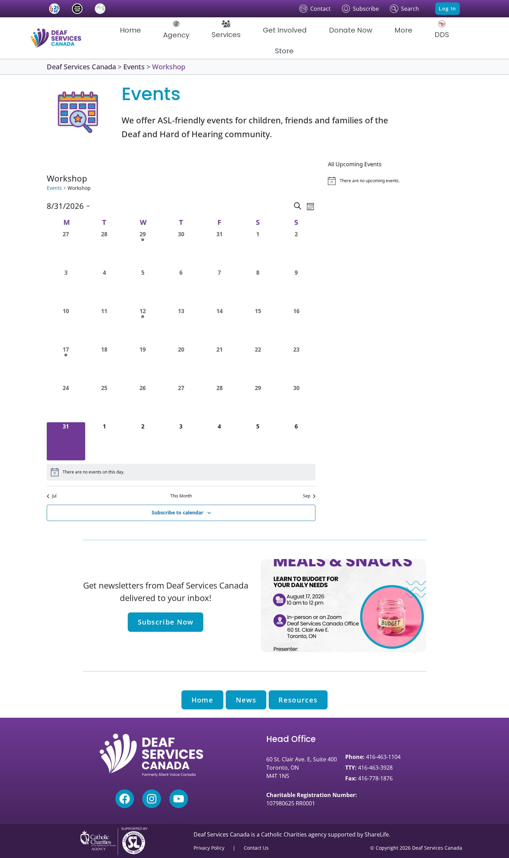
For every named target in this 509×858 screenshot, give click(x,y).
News (246, 700)
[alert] (181, 472)
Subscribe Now (166, 622)
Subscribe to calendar (177, 512)
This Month (181, 496)
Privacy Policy (209, 847)
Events (54, 188)
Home (202, 700)
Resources (298, 700)
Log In (447, 8)
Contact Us (256, 847)
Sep (306, 496)
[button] (176, 30)
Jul (54, 496)
